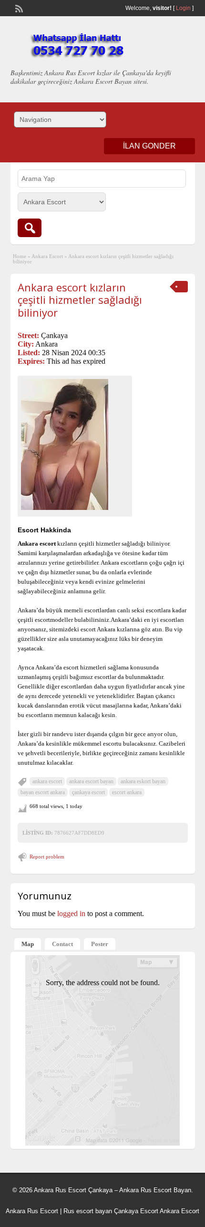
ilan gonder (149, 146)
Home (19, 256)
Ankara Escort (47, 256)
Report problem (47, 856)
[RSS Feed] (18, 7)
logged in (71, 913)
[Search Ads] (29, 228)
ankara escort (47, 781)
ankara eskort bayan (143, 781)
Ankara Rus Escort (32, 1211)
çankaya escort (88, 792)
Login (183, 8)
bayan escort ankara (42, 792)
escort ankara (127, 792)
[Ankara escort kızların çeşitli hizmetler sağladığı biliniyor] (75, 444)
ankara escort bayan (91, 781)
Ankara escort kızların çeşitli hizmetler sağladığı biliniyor (80, 299)
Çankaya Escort (136, 1211)
